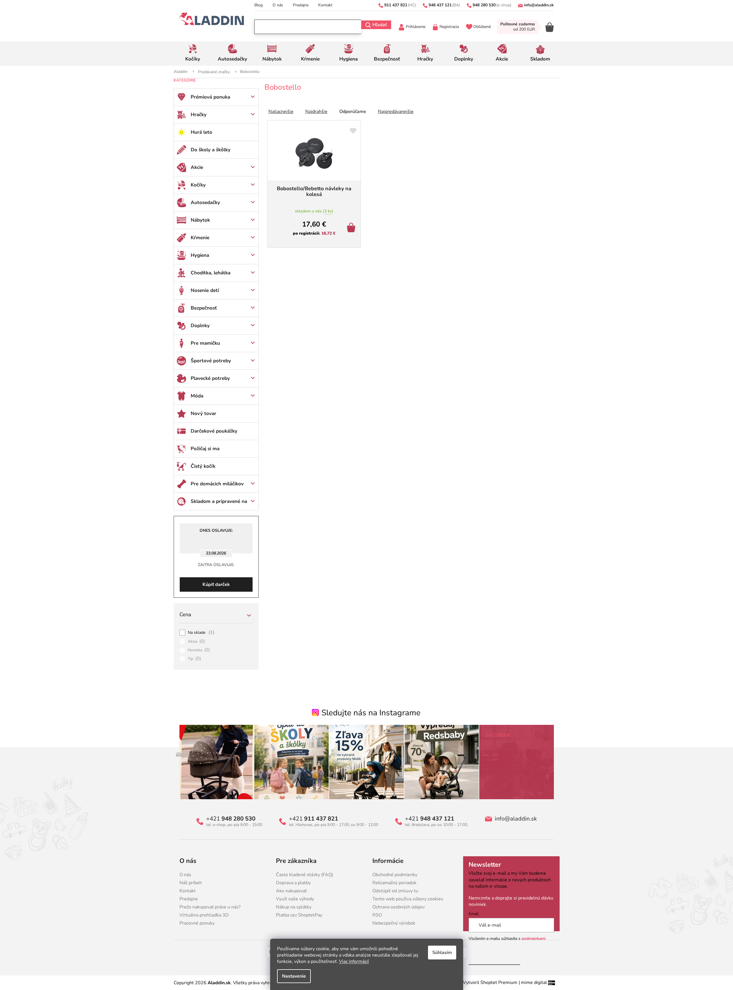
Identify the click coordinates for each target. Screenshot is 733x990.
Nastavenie (294, 976)
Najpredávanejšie (396, 111)
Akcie (197, 167)
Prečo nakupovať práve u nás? (209, 907)
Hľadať (379, 25)
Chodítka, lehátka (210, 272)
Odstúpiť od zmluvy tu (395, 891)
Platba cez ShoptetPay (299, 915)
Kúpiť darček (216, 584)
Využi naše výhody (295, 899)
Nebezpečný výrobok (393, 923)
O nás (277, 5)
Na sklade (201, 633)
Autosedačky (205, 202)
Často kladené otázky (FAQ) (304, 875)
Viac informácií (354, 961)
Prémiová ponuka (210, 97)
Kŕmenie (200, 237)
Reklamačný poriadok (394, 883)
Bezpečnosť (204, 308)
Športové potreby (211, 360)
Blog (258, 5)
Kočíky (198, 185)
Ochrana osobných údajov (398, 907)
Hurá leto (201, 132)
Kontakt (325, 5)
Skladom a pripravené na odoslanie (219, 504)
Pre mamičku (205, 343)
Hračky (199, 114)
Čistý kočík (203, 466)
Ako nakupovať (291, 891)
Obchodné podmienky (394, 875)
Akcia (196, 641)
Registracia (449, 26)
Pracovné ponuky (197, 923)
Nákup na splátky (293, 907)
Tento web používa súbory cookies (407, 899)
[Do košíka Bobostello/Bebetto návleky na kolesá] (352, 228)
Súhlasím (442, 952)
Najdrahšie (316, 111)
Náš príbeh (190, 883)
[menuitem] (193, 54)
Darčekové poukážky (214, 431)
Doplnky (200, 325)
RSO (377, 915)
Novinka (199, 650)
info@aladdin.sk (516, 818)
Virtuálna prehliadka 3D (204, 915)
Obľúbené (482, 26)
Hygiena (200, 255)
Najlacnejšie (280, 111)
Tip (194, 659)
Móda (197, 396)
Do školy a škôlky (210, 149)
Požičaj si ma (205, 448)
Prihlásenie (415, 26)
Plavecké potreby (210, 378)
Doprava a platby (293, 883)
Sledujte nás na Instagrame (371, 712)
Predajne (300, 5)
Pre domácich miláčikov (217, 483)
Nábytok (200, 220)
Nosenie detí (205, 290)
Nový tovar (203, 413)
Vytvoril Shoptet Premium (490, 982)
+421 (230, 818)
